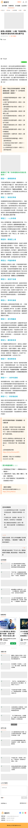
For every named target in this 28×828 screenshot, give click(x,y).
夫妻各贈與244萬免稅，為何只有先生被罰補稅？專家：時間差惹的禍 (19, 708)
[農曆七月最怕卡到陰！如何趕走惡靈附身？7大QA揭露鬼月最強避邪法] (5, 658)
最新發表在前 (23, 803)
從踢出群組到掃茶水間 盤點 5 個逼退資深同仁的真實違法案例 (18, 767)
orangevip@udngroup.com (13, 816)
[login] (23, 2)
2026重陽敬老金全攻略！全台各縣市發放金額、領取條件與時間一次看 (19, 733)
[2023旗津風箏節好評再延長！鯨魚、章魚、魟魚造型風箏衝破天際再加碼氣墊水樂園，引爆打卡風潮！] (5, 566)
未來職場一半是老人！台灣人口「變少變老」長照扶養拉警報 (18, 665)
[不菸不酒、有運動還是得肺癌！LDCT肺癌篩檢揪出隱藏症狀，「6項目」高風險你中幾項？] (5, 574)
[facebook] (20, 813)
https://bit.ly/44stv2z (9, 491)
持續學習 (11, 6)
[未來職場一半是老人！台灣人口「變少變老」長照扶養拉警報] (5, 666)
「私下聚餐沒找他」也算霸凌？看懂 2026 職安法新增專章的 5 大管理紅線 (18, 717)
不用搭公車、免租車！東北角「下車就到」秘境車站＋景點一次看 (18, 759)
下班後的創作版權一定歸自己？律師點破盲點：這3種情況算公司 (19, 691)
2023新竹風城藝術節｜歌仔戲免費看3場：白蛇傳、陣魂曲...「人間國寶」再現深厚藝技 (19, 599)
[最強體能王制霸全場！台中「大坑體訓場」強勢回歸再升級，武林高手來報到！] (5, 592)
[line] (22, 813)
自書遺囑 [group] (15, 10)
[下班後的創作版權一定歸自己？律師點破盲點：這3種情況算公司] (5, 692)
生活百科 (24, 6)
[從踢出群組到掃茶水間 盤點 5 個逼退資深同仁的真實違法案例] (5, 768)
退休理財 (4, 6)
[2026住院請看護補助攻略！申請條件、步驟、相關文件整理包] (5, 743)
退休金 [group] (8, 10)
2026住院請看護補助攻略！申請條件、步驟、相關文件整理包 (19, 742)
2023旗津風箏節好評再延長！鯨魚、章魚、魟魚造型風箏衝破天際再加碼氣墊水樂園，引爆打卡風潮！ (18, 565)
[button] (26, 2)
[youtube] (25, 813)
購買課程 (19, 1)
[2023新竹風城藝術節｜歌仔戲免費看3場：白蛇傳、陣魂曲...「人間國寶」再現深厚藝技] (5, 600)
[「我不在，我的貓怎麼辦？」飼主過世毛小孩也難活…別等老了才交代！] (5, 683)
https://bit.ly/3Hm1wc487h (11, 452)
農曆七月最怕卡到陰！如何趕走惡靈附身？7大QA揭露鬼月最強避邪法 (18, 657)
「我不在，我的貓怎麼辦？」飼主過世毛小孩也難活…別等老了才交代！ (19, 682)
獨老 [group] (25, 10)
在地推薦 (17, 6)
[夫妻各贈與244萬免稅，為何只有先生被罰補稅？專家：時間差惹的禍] (5, 709)
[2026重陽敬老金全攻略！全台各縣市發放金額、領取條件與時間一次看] (5, 734)
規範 (2, 797)
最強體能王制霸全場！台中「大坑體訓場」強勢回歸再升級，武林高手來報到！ (18, 591)
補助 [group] (20, 10)
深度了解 (19, 643)
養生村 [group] (3, 10)
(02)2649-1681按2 (10, 818)
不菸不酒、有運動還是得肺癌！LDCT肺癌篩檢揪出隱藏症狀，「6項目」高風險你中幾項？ (19, 573)
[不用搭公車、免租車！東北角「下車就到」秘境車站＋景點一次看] (5, 760)
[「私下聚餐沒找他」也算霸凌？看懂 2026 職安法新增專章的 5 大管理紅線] (5, 718)
